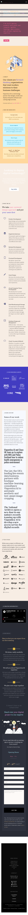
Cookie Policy (21, 908)
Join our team (14, 878)
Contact (14, 901)
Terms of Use (6, 908)
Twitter (15, 883)
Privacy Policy (14, 908)
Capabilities (14, 895)
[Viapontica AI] (7, 2)
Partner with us (14, 876)
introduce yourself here (9, 821)
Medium (15, 884)
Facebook (14, 886)
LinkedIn (15, 881)
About (14, 896)
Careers (14, 898)
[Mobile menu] (26, 2)
